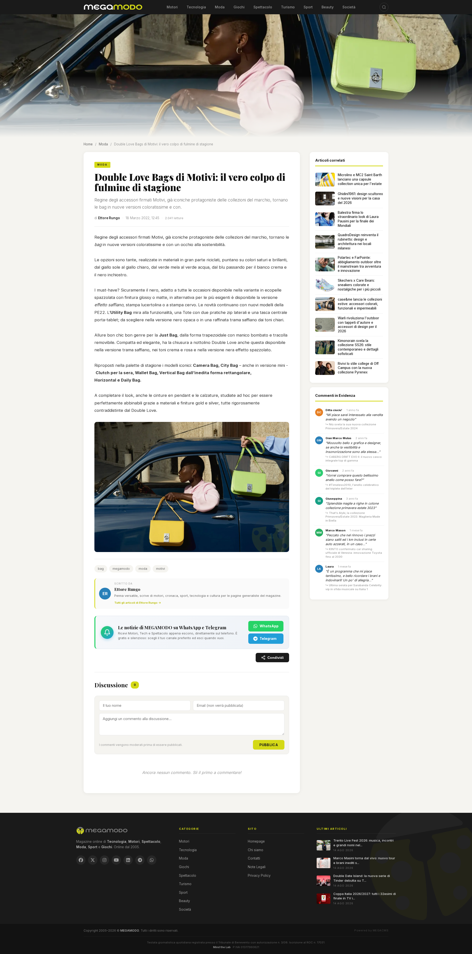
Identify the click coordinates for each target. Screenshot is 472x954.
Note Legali (257, 867)
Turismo (288, 7)
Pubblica (268, 745)
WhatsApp (269, 626)
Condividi (275, 658)
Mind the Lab (222, 947)
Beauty (328, 7)
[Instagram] (104, 860)
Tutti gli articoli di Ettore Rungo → (137, 602)
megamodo (121, 568)
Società (348, 7)
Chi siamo (255, 850)
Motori (172, 7)
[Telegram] (140, 860)
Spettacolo (262, 7)
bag (101, 568)
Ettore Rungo (109, 218)
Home (88, 144)
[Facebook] (81, 860)
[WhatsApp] (151, 860)
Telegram (268, 638)
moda (143, 568)
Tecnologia (196, 7)
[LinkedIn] (128, 860)
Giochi (239, 7)
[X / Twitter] (92, 860)
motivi (160, 568)
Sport (308, 7)
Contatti (254, 858)
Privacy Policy (259, 875)
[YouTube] (116, 860)
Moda (220, 7)
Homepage (256, 841)
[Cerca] (384, 7)
